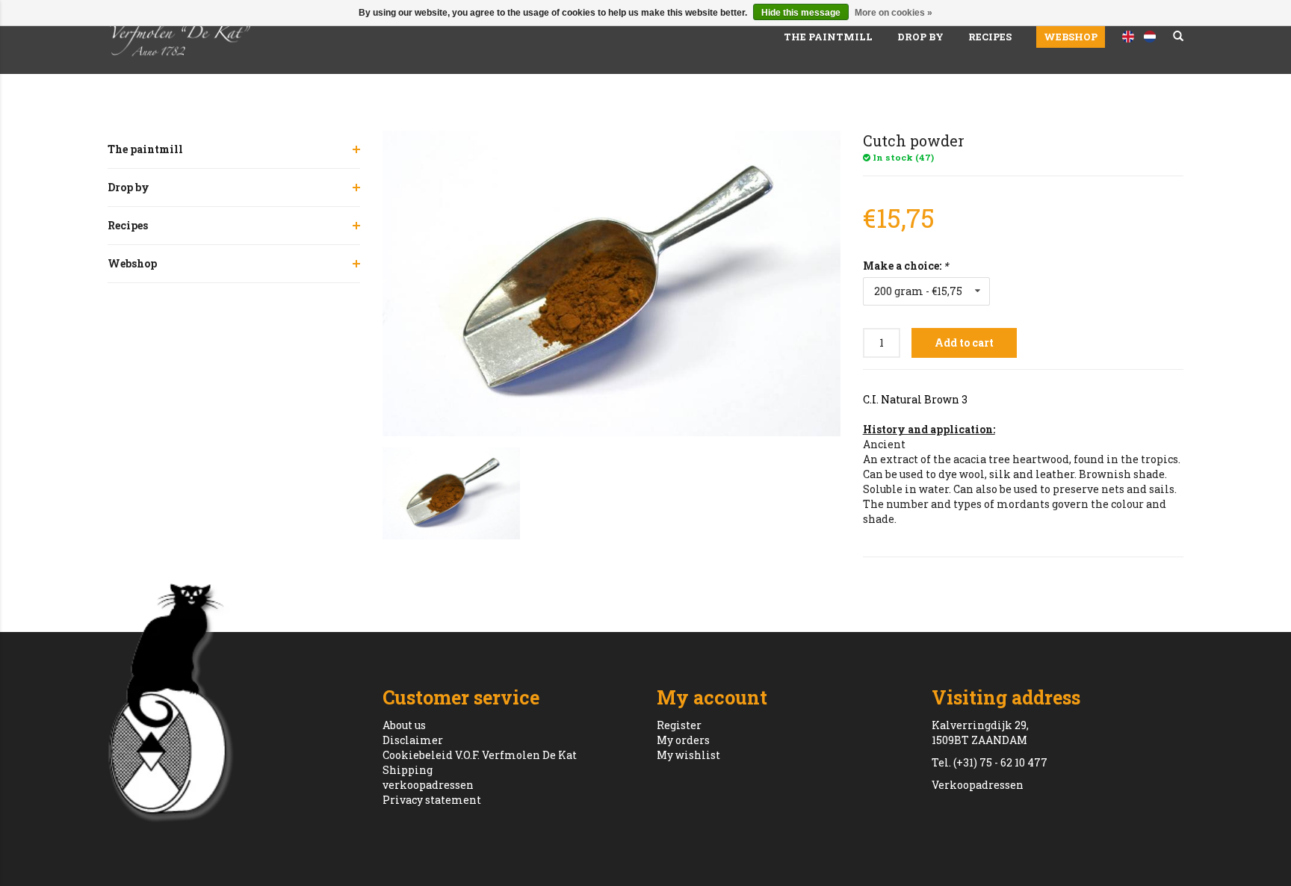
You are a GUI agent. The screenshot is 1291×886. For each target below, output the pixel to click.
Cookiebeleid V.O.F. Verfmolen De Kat (480, 755)
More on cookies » (893, 12)
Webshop (1070, 36)
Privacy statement (432, 800)
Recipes (990, 36)
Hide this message (800, 12)
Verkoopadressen (978, 785)
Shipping (408, 770)
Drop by (920, 36)
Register (679, 725)
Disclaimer (413, 740)
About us (404, 725)
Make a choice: (905, 265)
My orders (683, 740)
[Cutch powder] (611, 283)
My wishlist (688, 755)
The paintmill (828, 36)
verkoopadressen (428, 785)
